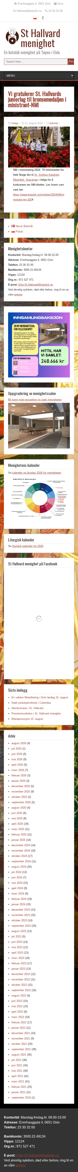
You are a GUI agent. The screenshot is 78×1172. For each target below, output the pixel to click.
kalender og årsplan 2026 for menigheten (36, 472)
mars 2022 (17, 1017)
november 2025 (20, 791)
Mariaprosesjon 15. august (27, 718)
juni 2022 (16, 1000)
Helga (14, 123)
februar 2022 (18, 1022)
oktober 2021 (19, 1043)
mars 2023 (17, 958)
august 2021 (18, 1054)
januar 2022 (18, 1027)
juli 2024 (16, 872)
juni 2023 (16, 941)
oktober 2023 (19, 920)
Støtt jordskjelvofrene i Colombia (31, 702)
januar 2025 (18, 839)
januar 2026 (18, 780)
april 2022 (17, 1011)
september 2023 (21, 925)
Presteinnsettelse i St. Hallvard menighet (36, 713)
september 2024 (21, 861)
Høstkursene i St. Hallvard (27, 708)
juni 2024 (16, 877)
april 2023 (17, 952)
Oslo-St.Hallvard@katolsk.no (35, 284)
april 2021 (17, 1076)
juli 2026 (16, 748)
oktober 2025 (19, 796)
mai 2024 (16, 882)
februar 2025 (18, 834)
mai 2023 (16, 947)
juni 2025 (16, 813)
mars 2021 (17, 1081)
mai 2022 (16, 1006)
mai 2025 (16, 818)
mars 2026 (17, 770)
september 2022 (21, 990)
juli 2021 (16, 1060)
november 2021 (20, 1038)
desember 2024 (20, 845)
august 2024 (18, 866)
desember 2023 (20, 909)
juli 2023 (16, 936)
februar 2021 (18, 1086)
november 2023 (20, 915)
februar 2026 (18, 775)
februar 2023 (18, 963)
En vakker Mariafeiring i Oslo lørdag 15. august (39, 697)
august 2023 (18, 931)
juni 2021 (16, 1065)
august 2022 (18, 995)
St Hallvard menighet (40, 37)
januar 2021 (18, 1092)
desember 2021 (20, 1033)
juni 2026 (16, 754)
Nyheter (54, 123)
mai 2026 (16, 759)
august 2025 (18, 807)
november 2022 (20, 979)
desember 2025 (20, 786)
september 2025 (21, 802)
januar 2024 (18, 904)
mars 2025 (17, 829)
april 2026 (17, 764)
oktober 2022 (19, 984)
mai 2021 (16, 1070)
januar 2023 (18, 968)
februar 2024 (18, 898)
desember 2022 (20, 974)
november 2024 (20, 850)
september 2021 (21, 1049)
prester (18, 294)
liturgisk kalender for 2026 (27, 546)
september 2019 (21, 1097)
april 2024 (17, 888)
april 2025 (17, 823)
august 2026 (18, 743)
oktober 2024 (19, 856)
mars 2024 (17, 893)
